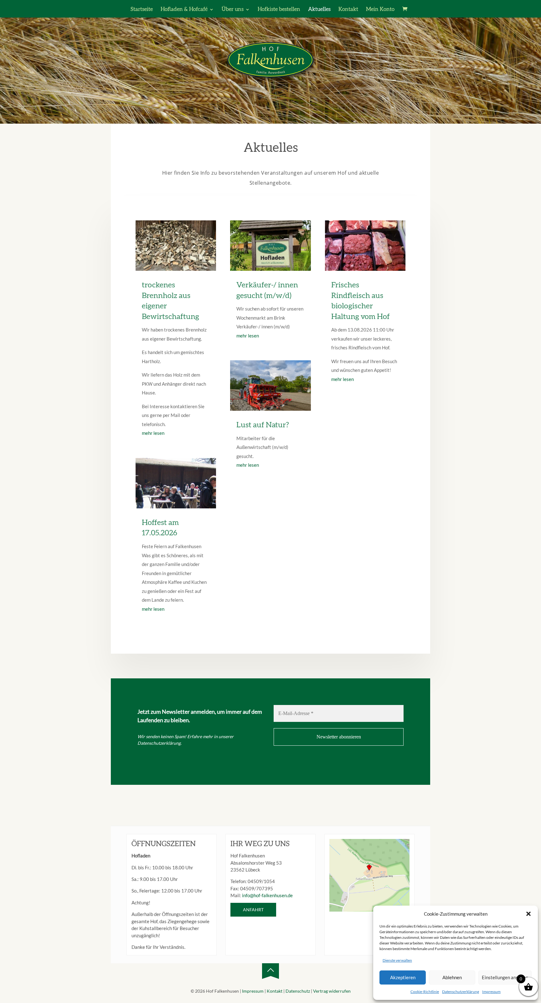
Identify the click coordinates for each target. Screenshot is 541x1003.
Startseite (142, 9)
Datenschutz (298, 991)
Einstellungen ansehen (505, 977)
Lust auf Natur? (262, 425)
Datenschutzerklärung (460, 991)
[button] (528, 914)
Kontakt (348, 9)
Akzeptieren (402, 977)
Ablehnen (452, 977)
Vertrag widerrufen (332, 991)
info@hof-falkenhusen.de (267, 895)
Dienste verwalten (397, 960)
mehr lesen (153, 433)
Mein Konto (380, 9)
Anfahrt (253, 909)
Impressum (491, 991)
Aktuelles (319, 9)
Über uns (233, 9)
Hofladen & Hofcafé (184, 9)
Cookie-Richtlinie (424, 991)
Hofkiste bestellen (279, 9)
